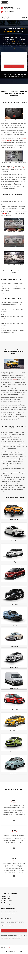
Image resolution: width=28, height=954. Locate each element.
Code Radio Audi (5, 896)
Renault (15, 379)
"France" (14, 832)
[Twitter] (8, 18)
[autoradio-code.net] (14, 2)
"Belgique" (14, 860)
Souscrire (14, 930)
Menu (24, 17)
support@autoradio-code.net (12, 9)
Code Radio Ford (5, 903)
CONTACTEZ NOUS (6, 918)
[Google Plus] (5, 18)
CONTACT (20, 951)
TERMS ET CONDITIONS (7, 916)
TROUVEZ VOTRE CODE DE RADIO (9, 912)
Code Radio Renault (6, 901)
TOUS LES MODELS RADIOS (8, 914)
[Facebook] (2, 18)
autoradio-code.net (10, 948)
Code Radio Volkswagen (8, 905)
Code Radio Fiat (5, 898)
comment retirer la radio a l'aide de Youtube (13, 168)
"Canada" (14, 802)
